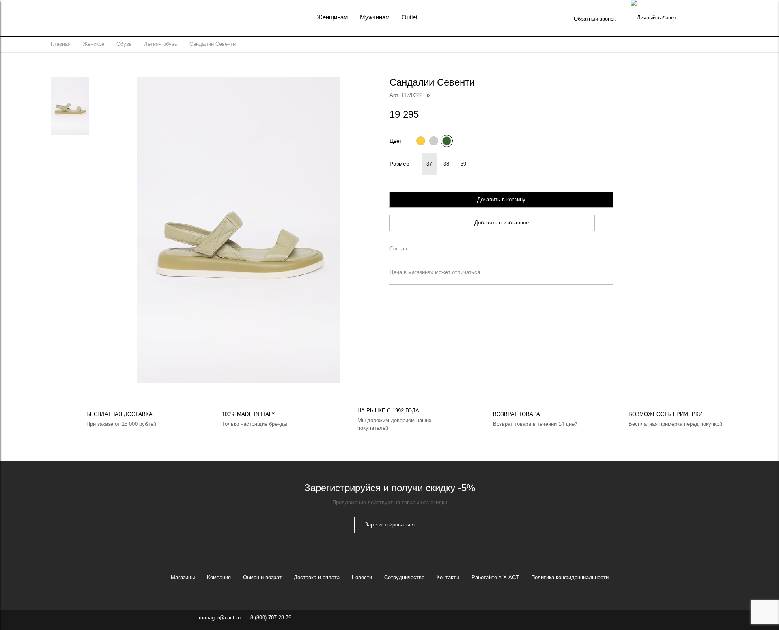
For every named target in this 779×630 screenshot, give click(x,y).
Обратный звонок (595, 19)
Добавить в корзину (501, 199)
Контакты (448, 577)
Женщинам (332, 17)
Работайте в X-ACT (495, 577)
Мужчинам (375, 17)
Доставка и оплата (317, 577)
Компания (219, 577)
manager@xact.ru (220, 618)
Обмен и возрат (262, 577)
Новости (362, 577)
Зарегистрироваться (390, 525)
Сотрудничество (404, 577)
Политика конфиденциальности (570, 577)
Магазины (183, 577)
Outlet (409, 17)
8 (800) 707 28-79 (270, 618)
